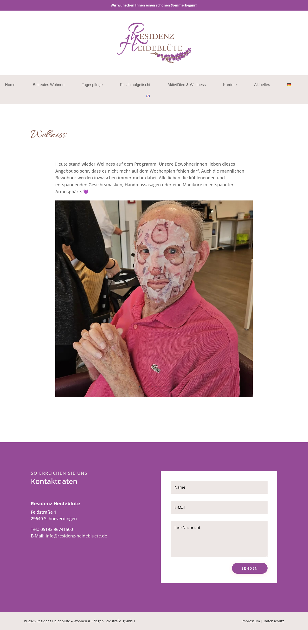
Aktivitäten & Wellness (186, 85)
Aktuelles (262, 85)
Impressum (251, 621)
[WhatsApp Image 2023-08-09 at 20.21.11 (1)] (153, 396)
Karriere (230, 85)
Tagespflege (92, 85)
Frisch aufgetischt (135, 85)
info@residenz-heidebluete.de (76, 536)
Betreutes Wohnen (48, 85)
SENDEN (250, 568)
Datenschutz (274, 621)
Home (10, 85)
